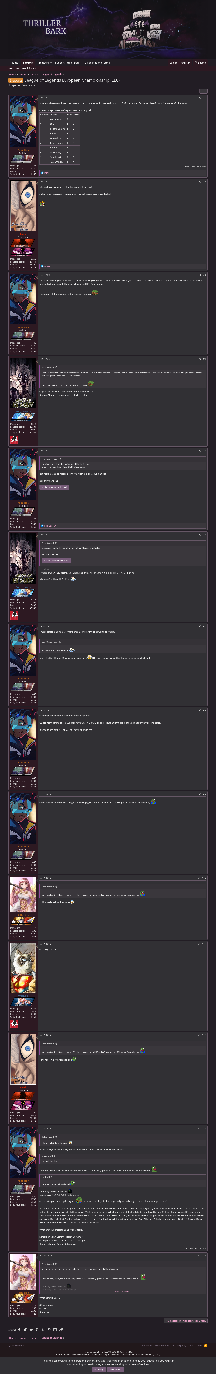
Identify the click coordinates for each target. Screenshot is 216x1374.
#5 (204, 450)
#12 (204, 1035)
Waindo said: (47, 1156)
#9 (204, 794)
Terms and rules (162, 1345)
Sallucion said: (48, 1137)
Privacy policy (179, 1345)
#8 (204, 710)
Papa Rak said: (48, 368)
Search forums (29, 68)
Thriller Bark (17, 1345)
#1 (204, 97)
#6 (204, 534)
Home (14, 62)
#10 (204, 878)
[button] (51, 62)
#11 (204, 944)
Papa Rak (15, 85)
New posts (13, 68)
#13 (204, 1128)
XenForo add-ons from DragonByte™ (98, 1354)
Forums (28, 62)
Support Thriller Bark (67, 62)
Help (190, 1345)
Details (156, 1354)
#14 (204, 1255)
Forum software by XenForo (108, 1352)
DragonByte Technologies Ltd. (139, 1354)
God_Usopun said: (50, 459)
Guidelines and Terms (97, 62)
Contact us (146, 1345)
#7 (204, 626)
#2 (204, 181)
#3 (204, 275)
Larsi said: (46, 1177)
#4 (204, 358)
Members (43, 62)
